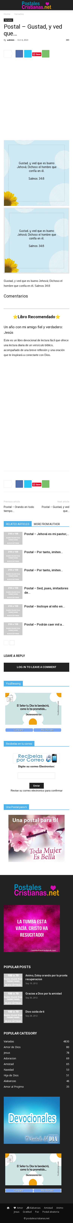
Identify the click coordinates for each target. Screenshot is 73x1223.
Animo (59, 1207)
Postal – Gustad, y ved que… (55, 509)
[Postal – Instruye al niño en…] (13, 610)
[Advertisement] (36, 99)
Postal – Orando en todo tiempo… (19, 509)
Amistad (48, 1207)
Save (38, 54)
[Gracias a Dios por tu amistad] (13, 998)
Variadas (19, 14)
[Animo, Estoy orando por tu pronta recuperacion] (13, 980)
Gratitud (27, 1211)
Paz (37, 1211)
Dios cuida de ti (34, 1011)
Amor (19, 1207)
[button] (68, 5)
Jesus (16, 1211)
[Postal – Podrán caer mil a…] (13, 628)
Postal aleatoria (50, 1211)
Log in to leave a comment (36, 667)
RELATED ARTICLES (17, 524)
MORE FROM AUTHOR (47, 524)
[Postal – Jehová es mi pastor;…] (13, 538)
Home (7, 14)
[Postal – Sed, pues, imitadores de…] (13, 592)
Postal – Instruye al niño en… (44, 606)
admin (10, 39)
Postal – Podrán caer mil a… (44, 624)
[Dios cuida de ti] (13, 1016)
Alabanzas (34, 1207)
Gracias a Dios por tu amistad (43, 993)
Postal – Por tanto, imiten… (43, 552)
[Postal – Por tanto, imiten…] (13, 556)
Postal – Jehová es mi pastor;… (46, 534)
